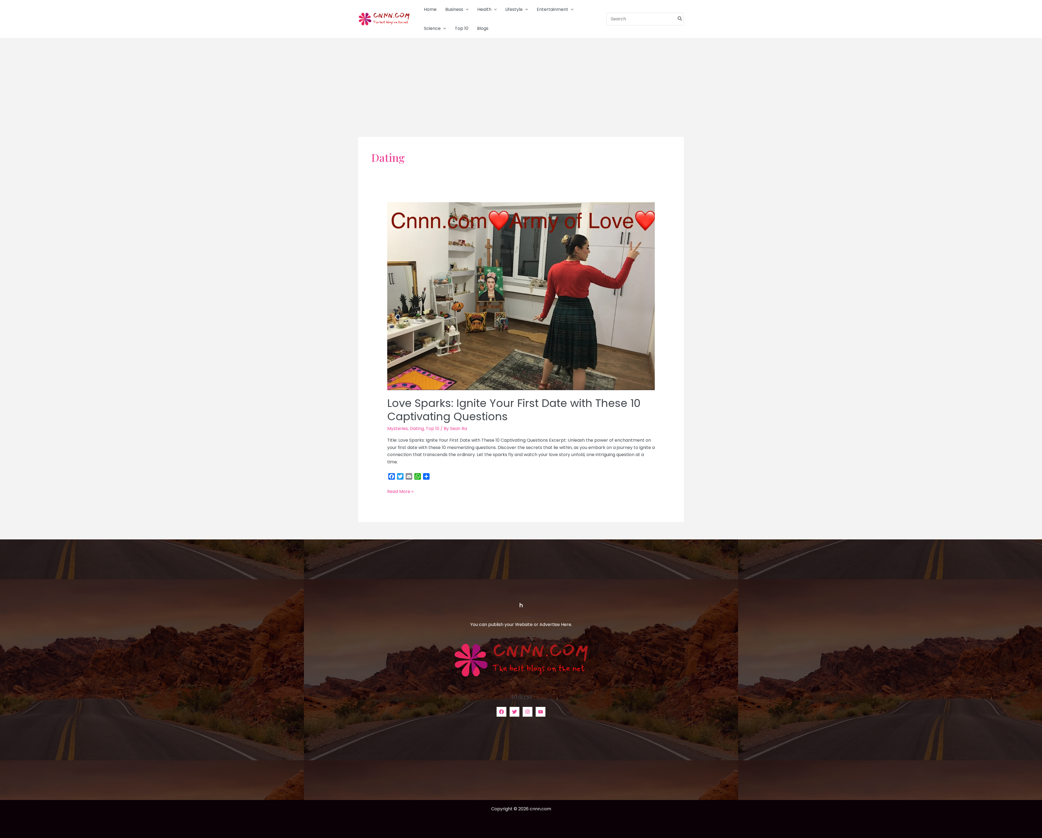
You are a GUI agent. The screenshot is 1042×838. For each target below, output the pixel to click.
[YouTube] (540, 712)
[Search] (680, 19)
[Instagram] (527, 712)
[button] (466, 9)
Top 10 (432, 428)
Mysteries (397, 428)
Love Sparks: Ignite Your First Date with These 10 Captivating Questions (514, 410)
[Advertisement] (521, 79)
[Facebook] (501, 712)
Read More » (400, 491)
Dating (417, 428)
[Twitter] (514, 712)
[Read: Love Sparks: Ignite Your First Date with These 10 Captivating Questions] (521, 296)
